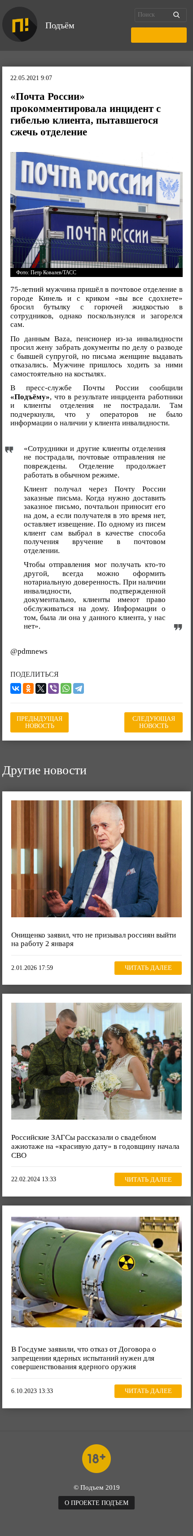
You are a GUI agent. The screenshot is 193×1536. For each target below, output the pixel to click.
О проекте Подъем (96, 1503)
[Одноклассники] (28, 688)
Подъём (60, 25)
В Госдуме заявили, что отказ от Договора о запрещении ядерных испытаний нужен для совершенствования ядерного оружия (83, 1358)
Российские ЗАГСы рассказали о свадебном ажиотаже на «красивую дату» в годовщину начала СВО (95, 1146)
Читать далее (148, 967)
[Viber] (53, 688)
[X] (40, 688)
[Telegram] (78, 688)
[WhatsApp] (66, 688)
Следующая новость (153, 722)
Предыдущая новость (39, 722)
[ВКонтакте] (15, 688)
